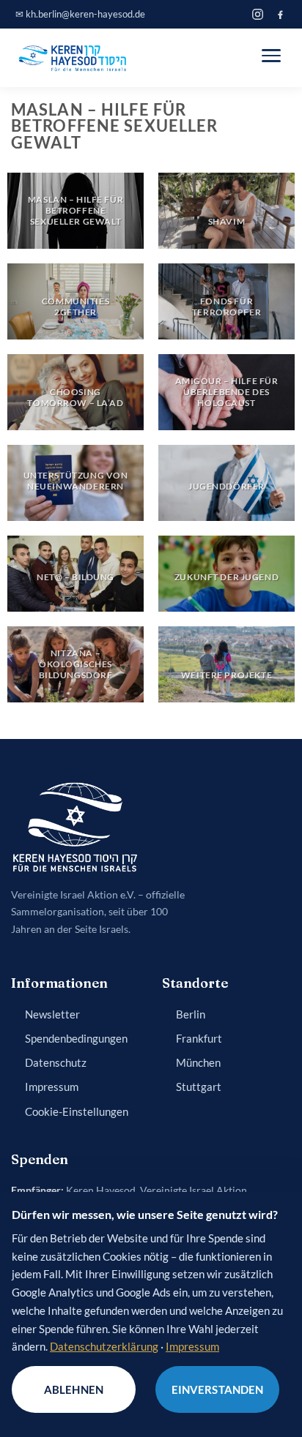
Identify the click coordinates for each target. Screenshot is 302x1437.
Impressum (51, 1087)
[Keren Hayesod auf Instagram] (257, 14)
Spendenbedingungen (76, 1038)
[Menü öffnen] (271, 55)
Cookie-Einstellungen (76, 1112)
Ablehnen (73, 1389)
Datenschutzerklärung (104, 1346)
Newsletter (52, 1014)
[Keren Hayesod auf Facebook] (280, 14)
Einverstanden (218, 1389)
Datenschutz (55, 1063)
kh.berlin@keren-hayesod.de (85, 14)
